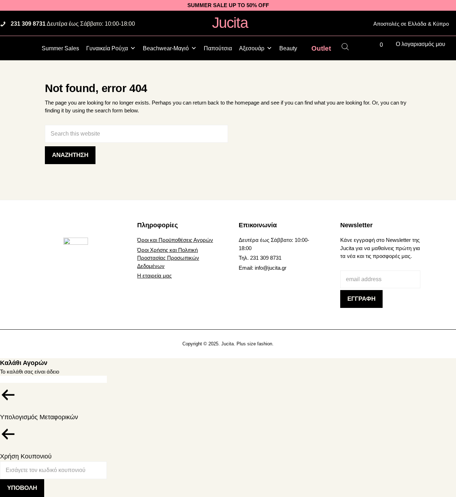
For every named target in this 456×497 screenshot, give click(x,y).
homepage (247, 103)
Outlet (321, 48)
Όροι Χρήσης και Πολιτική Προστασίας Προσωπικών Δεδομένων (168, 258)
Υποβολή (22, 488)
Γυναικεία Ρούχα (107, 48)
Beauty (288, 48)
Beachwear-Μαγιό (166, 48)
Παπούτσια (218, 48)
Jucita (230, 22)
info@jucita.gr (270, 268)
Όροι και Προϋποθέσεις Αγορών (175, 240)
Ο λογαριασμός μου (420, 44)
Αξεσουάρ (251, 48)
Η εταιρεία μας (154, 276)
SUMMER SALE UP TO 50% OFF (228, 5)
